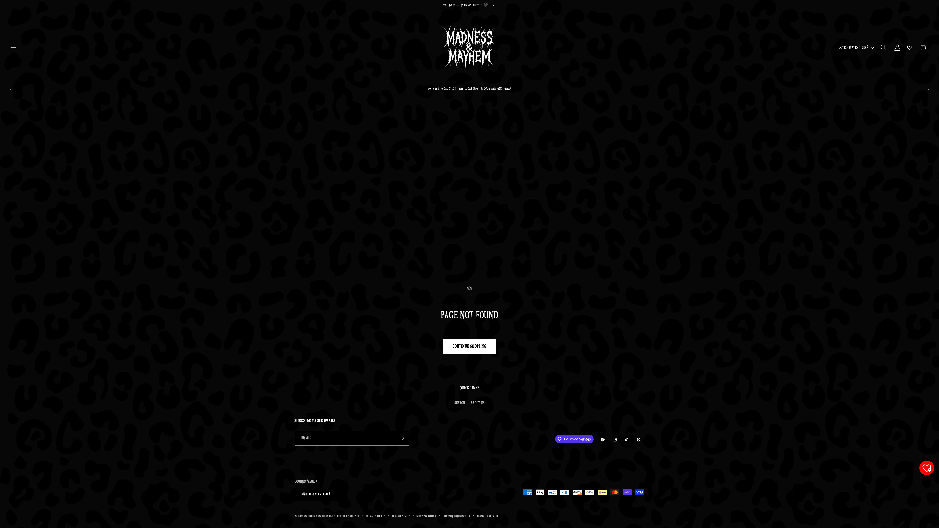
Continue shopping (469, 346)
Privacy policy (375, 516)
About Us (477, 403)
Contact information (456, 516)
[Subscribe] (402, 438)
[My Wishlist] (909, 47)
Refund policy (401, 516)
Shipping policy (426, 516)
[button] (13, 48)
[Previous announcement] (10, 89)
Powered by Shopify (346, 516)
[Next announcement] (928, 89)
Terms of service (488, 516)
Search (460, 403)
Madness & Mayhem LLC (318, 516)
